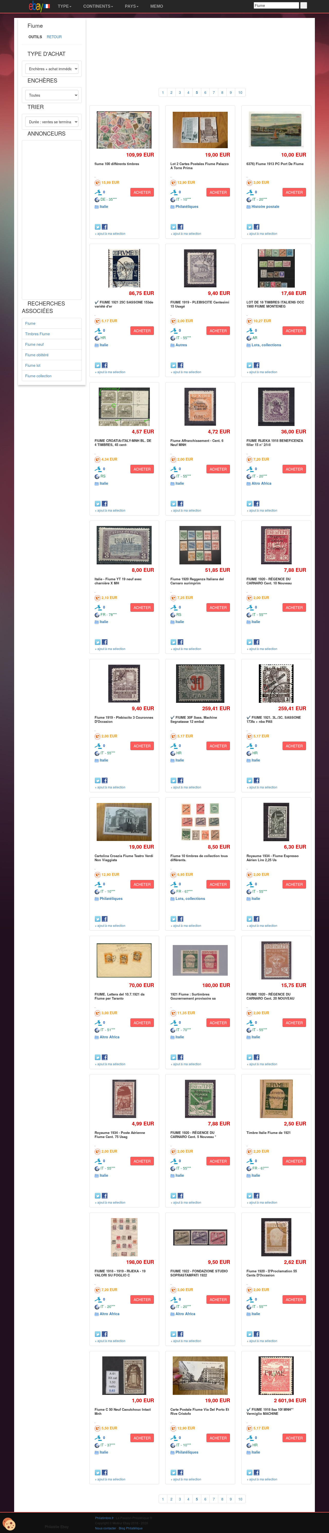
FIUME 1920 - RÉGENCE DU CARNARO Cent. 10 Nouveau (269, 580)
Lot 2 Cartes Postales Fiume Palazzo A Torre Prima (199, 165)
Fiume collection (38, 375)
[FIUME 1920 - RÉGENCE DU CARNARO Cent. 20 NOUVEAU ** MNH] (276, 960)
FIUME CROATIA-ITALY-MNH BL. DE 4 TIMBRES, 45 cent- (123, 442)
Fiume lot (32, 365)
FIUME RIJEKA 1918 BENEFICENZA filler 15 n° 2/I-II (274, 442)
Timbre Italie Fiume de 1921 (268, 1132)
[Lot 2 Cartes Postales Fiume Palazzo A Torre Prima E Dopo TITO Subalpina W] (200, 130)
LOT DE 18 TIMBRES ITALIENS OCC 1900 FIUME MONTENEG (275, 304)
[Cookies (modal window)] (9, 1524)
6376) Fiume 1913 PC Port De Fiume (275, 163)
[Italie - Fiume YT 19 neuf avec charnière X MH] (124, 545)
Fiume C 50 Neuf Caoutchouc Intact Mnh (123, 1411)
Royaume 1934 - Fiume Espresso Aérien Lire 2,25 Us (272, 857)
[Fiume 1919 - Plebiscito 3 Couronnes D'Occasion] (124, 683)
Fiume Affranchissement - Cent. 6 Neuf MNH (196, 442)
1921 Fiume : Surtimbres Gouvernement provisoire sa (193, 996)
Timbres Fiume (37, 333)
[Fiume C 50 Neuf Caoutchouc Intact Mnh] (124, 1375)
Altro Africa (261, 483)
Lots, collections (266, 344)
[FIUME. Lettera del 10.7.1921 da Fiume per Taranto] (124, 960)
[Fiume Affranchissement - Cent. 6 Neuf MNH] (200, 406)
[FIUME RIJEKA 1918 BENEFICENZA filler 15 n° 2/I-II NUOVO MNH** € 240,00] (276, 406)
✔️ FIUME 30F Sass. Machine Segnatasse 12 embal (193, 719)
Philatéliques (187, 206)
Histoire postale (265, 206)
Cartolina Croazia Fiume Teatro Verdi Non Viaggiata (124, 857)
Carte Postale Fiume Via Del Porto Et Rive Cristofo (199, 1411)
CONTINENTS (96, 6)
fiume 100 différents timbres (117, 163)
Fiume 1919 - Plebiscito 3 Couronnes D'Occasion (124, 719)
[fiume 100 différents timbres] (124, 130)
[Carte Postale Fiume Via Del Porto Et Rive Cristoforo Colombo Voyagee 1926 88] (200, 1375)
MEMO (156, 6)
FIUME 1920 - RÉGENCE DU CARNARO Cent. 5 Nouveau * (193, 1134)
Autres (181, 344)
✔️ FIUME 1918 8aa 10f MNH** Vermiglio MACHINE (270, 1411)
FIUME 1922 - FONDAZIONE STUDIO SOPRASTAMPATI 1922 (199, 1272)
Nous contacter (105, 1528)
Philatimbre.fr (104, 1518)
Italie (104, 206)
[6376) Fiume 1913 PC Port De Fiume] (276, 129)
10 (240, 92)
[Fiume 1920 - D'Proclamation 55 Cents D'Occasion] (276, 1237)
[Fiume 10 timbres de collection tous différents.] (200, 822)
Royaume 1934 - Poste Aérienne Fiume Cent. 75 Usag (120, 1134)
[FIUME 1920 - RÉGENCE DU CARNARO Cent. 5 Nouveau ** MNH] (200, 1098)
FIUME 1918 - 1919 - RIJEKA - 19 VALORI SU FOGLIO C (120, 1272)
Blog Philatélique (131, 1528)
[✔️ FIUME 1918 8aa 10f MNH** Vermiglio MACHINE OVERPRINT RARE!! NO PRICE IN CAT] (276, 1375)
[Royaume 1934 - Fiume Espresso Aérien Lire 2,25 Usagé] (276, 821)
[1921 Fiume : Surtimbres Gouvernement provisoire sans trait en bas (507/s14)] (200, 960)
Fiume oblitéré (37, 354)
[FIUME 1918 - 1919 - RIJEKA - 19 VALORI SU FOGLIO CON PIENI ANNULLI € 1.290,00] (124, 1237)
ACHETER (142, 192)
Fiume (30, 323)
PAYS (130, 6)
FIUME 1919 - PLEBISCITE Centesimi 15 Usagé (199, 304)
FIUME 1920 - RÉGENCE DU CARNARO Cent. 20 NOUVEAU (270, 996)
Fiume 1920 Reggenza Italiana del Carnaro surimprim (197, 580)
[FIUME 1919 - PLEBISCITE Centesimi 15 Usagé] (200, 268)
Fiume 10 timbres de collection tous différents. (199, 857)
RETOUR (54, 36)
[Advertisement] (51, 220)
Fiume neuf (34, 344)
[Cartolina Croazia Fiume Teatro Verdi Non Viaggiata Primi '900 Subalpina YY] (124, 822)
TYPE (63, 6)
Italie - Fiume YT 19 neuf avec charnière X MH (118, 580)
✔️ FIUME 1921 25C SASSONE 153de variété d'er (124, 304)
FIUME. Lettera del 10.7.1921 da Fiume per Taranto (119, 996)
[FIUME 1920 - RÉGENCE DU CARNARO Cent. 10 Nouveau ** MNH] (276, 545)
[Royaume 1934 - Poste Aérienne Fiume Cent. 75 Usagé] (124, 1098)
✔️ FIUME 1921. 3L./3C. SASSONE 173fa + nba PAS (273, 719)
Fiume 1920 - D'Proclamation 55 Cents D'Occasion (271, 1272)
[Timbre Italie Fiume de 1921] (276, 1098)
